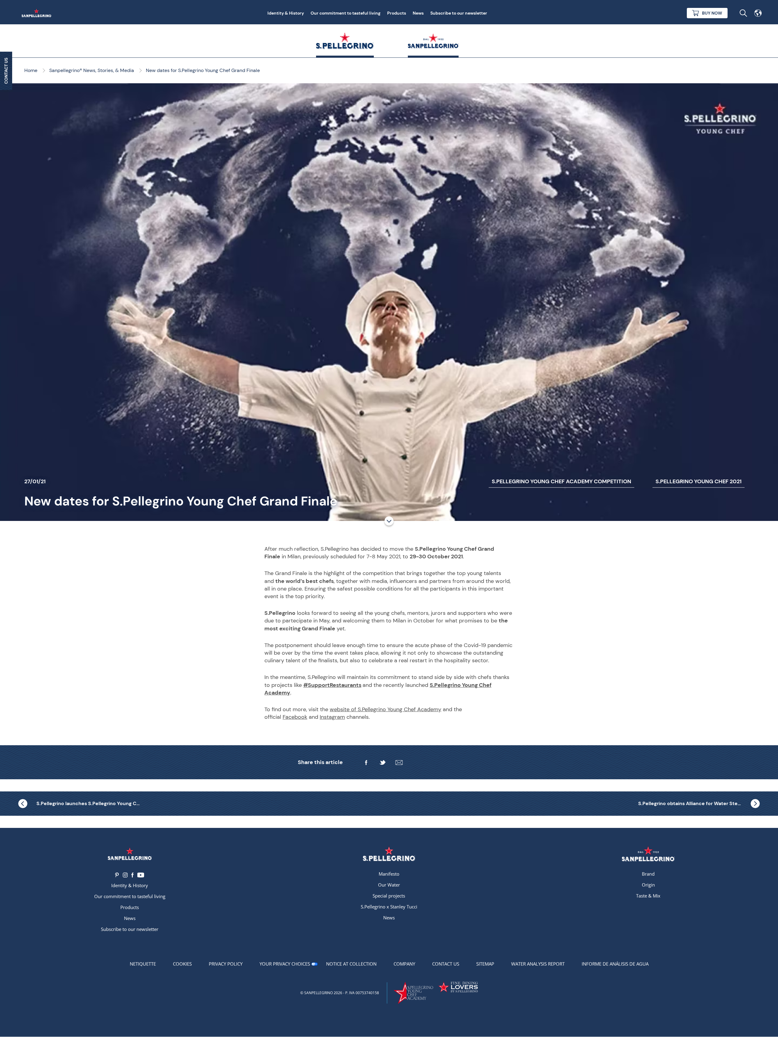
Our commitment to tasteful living (345, 13)
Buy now (712, 13)
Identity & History (285, 13)
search (743, 13)
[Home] (38, 13)
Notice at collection (351, 964)
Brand (648, 874)
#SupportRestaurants (332, 685)
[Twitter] (382, 762)
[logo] (389, 853)
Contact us (445, 964)
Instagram (332, 717)
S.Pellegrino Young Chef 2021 (699, 481)
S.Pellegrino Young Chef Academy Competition (561, 481)
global (758, 13)
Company (404, 964)
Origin (648, 885)
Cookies (182, 964)
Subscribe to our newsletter (458, 13)
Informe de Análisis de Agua (615, 964)
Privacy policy (226, 964)
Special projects (389, 896)
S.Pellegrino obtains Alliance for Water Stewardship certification (699, 803)
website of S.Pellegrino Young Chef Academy (385, 709)
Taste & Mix (648, 896)
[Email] (399, 762)
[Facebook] (366, 762)
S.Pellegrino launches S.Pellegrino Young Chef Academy (88, 803)
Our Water (389, 885)
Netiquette (143, 964)
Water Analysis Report (538, 964)
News (418, 13)
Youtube (140, 875)
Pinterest (117, 875)
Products (396, 13)
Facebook (295, 717)
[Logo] (130, 853)
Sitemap (485, 964)
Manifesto (389, 874)
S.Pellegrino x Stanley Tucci (389, 907)
